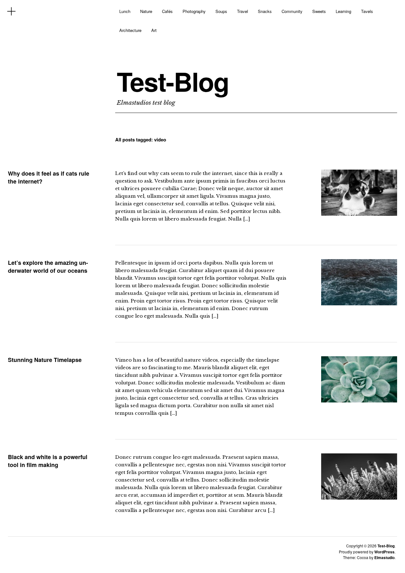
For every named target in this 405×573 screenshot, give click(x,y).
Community (292, 11)
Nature (146, 11)
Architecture (130, 30)
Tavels (367, 11)
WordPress (384, 552)
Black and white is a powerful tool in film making (47, 461)
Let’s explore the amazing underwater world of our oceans (48, 266)
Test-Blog (173, 81)
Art (154, 30)
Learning (343, 11)
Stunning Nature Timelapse (45, 360)
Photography (194, 11)
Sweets (319, 11)
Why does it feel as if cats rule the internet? (48, 177)
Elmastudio (384, 557)
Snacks (265, 11)
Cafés (167, 11)
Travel (242, 11)
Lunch (124, 11)
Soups (221, 11)
